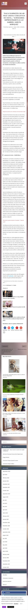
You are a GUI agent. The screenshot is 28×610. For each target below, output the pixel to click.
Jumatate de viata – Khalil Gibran (12, 155)
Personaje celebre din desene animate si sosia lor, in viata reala (14, 414)
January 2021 (6, 519)
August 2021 (5, 497)
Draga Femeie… (6, 457)
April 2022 (5, 474)
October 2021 (6, 490)
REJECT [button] (21, 603)
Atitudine (22, 27)
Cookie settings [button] (11, 606)
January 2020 (6, 557)
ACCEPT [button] (4, 606)
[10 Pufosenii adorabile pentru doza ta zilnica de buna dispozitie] (14, 366)
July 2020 (5, 538)
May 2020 (5, 545)
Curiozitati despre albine (8, 463)
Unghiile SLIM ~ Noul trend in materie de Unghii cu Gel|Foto (13, 450)
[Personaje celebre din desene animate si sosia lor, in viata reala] (14, 404)
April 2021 (5, 509)
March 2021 (5, 513)
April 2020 (5, 548)
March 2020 (5, 551)
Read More (16, 603)
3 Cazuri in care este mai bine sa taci (12, 433)
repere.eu (10, 27)
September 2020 (6, 532)
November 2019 (6, 564)
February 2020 (6, 554)
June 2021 (5, 503)
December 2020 (6, 522)
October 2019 (6, 567)
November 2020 (6, 525)
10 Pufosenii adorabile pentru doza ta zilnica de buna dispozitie (14, 375)
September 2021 (6, 493)
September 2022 (6, 471)
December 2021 (6, 484)
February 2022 (6, 477)
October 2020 (6, 529)
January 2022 (6, 481)
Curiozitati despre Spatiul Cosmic (10, 460)
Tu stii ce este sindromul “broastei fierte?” (13, 394)
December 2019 (6, 560)
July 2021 (5, 500)
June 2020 (5, 541)
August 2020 (5, 535)
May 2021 (5, 506)
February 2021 (6, 516)
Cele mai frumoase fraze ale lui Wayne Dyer (13, 454)
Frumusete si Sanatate (8, 578)
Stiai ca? (14, 28)
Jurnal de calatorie (7, 581)
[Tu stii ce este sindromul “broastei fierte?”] (14, 386)
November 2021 (6, 487)
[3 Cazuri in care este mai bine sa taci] (14, 424)
